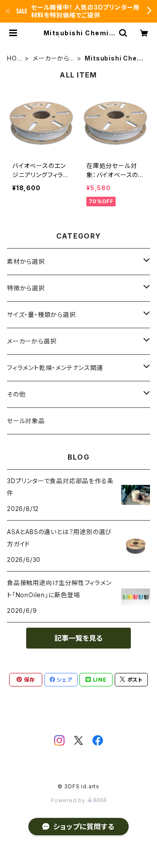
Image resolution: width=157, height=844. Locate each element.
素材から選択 (26, 261)
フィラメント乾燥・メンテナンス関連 (55, 367)
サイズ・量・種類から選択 (41, 314)
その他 (16, 394)
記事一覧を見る (78, 638)
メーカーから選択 (51, 58)
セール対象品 (26, 420)
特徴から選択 (26, 288)
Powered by (69, 800)
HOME (14, 58)
